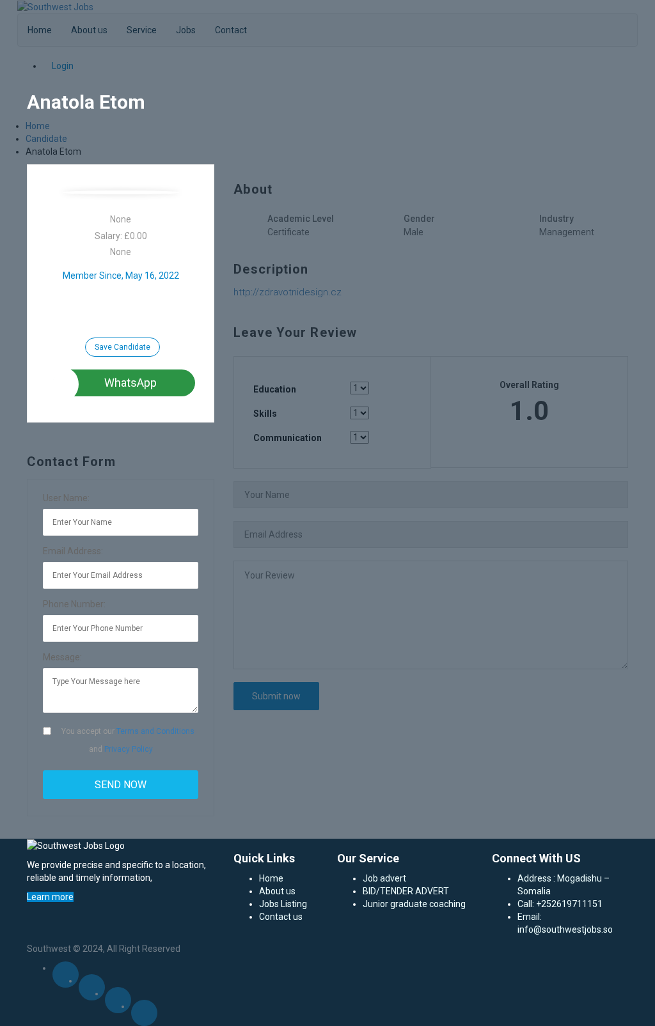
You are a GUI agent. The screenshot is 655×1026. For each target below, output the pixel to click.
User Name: (66, 498)
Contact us (281, 917)
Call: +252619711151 (560, 904)
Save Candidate (122, 347)
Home (271, 878)
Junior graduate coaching (414, 904)
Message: (62, 657)
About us (277, 891)
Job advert (384, 878)
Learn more (50, 897)
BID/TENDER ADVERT (406, 891)
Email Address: (73, 551)
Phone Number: (74, 604)
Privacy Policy (128, 749)
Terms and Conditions (155, 731)
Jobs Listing (283, 904)
